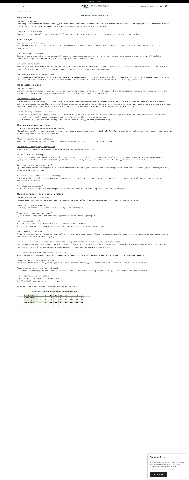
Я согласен (158, 474)
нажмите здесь (168, 470)
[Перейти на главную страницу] (94, 6)
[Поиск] (161, 6)
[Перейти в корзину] (170, 6)
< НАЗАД (20, 11)
